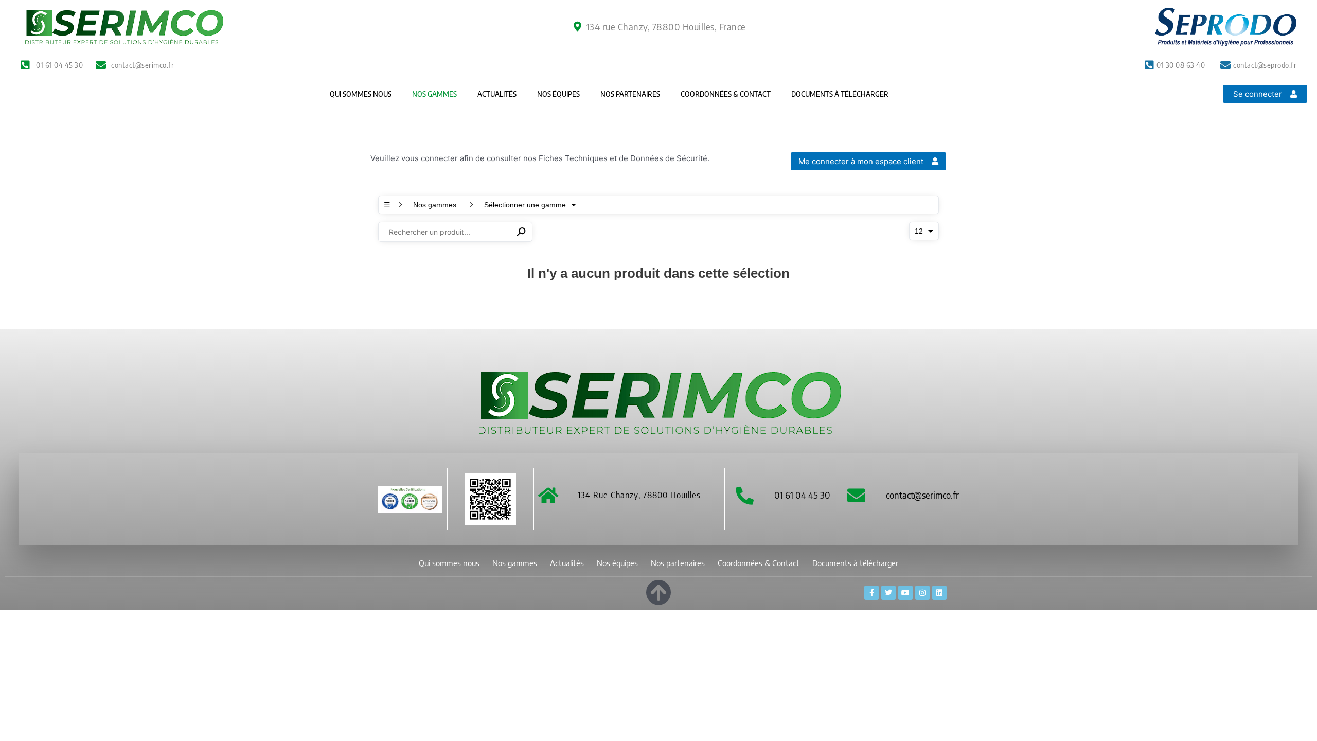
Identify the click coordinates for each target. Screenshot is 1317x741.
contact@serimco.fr (922, 495)
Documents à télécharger (839, 94)
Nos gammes (434, 94)
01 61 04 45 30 (802, 495)
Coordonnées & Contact (726, 94)
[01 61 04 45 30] (745, 495)
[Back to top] (658, 590)
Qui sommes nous (360, 94)
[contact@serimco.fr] (856, 495)
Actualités (497, 94)
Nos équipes (558, 94)
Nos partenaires (630, 94)
